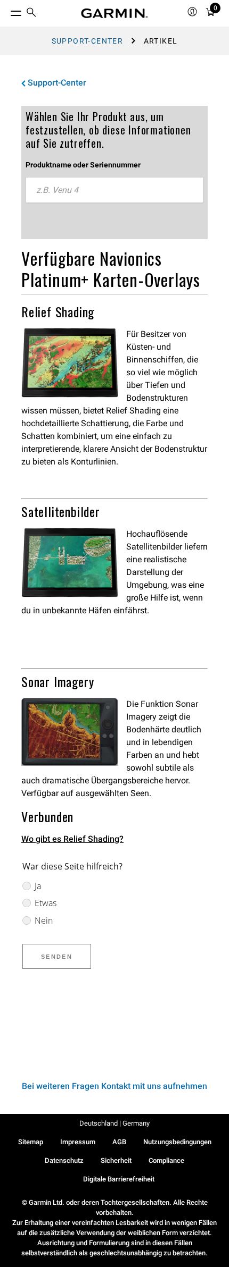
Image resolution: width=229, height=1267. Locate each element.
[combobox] (114, 190)
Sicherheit (116, 1160)
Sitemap (30, 1142)
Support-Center (88, 41)
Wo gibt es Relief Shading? (72, 839)
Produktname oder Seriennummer (83, 165)
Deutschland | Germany (114, 1123)
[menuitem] (31, 13)
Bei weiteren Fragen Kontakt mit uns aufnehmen (114, 1086)
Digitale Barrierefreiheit (118, 1179)
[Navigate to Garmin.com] (114, 13)
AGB (119, 1142)
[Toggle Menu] (6, 10)
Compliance (166, 1160)
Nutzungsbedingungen (177, 1142)
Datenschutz (64, 1160)
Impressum (77, 1142)
